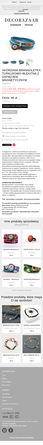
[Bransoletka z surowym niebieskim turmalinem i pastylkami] (11, 314)
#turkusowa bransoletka (32, 199)
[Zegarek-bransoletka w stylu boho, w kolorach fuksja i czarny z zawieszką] (11, 238)
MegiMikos (6, 84)
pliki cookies (23, 425)
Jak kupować (6, 394)
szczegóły (25, 9)
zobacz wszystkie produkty (21, 290)
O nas (4, 375)
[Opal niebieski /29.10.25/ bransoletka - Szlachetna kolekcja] (32, 344)
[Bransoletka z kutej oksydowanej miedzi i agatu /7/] (11, 344)
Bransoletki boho (25, 211)
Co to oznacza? (35, 203)
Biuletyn (4, 378)
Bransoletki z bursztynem (10, 211)
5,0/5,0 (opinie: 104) (8, 87)
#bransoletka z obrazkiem (14, 199)
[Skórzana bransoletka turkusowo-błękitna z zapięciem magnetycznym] (21, 43)
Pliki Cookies (6, 385)
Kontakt (4, 400)
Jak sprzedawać (7, 397)
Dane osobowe (6, 382)
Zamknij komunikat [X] (21, 13)
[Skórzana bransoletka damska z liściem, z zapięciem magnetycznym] (32, 268)
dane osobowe (13, 425)
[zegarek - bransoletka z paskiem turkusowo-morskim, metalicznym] (11, 268)
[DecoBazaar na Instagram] (4, 430)
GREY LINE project (11, 328)
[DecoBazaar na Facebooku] (10, 430)
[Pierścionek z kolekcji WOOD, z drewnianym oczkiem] (32, 238)
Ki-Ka (32, 358)
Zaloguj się (23, 2)
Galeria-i (11, 358)
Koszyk (29, 2)
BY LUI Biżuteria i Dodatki (32, 328)
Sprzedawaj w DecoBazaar (10, 404)
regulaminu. (12, 423)
